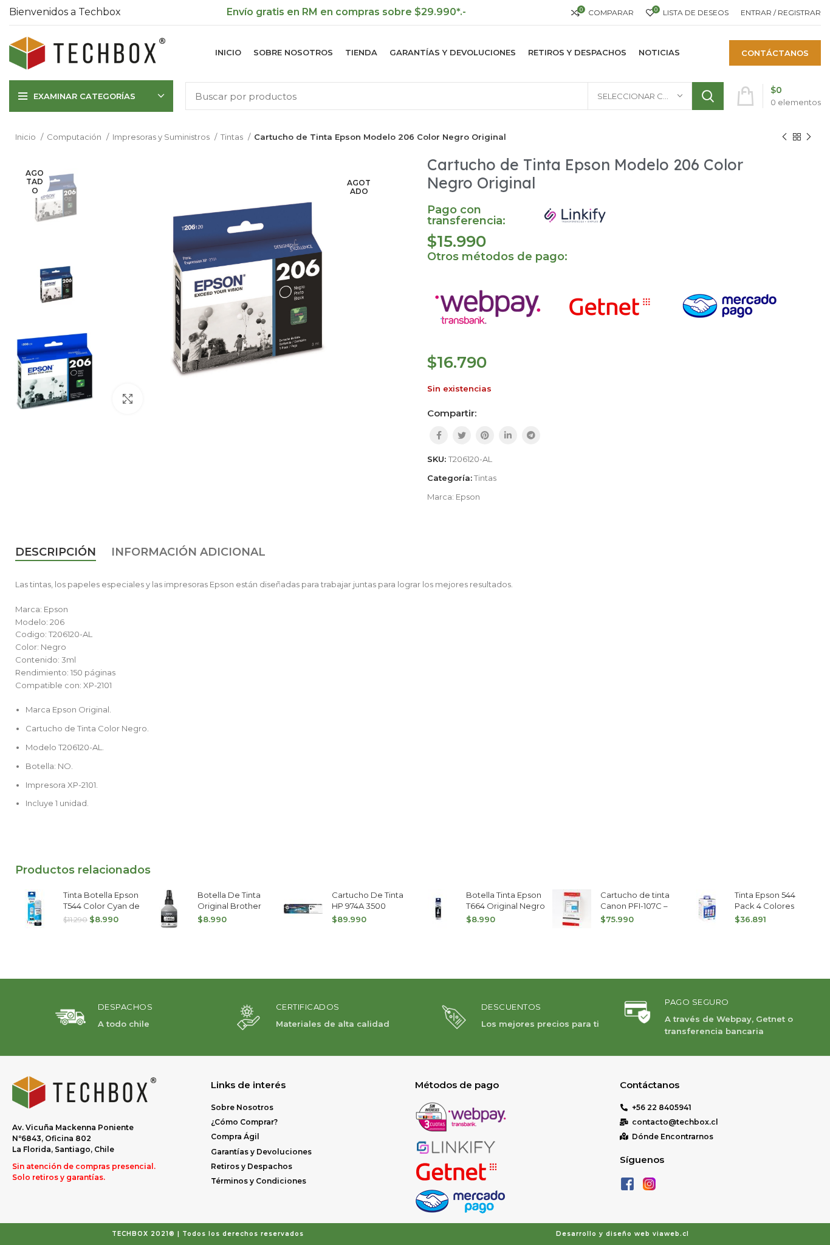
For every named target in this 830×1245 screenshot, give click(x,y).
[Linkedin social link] (508, 435)
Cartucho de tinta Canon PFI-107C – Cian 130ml (635, 906)
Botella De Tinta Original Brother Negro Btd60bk (229, 906)
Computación (75, 137)
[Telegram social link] (531, 435)
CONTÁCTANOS (775, 53)
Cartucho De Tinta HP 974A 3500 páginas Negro (367, 906)
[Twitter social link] (462, 435)
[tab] (55, 552)
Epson (468, 497)
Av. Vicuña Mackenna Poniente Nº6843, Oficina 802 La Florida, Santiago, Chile (73, 1138)
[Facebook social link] (439, 435)
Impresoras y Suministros (161, 137)
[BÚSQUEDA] (708, 96)
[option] (54, 198)
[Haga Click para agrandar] (127, 399)
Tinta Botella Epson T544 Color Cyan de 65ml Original (101, 906)
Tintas (233, 137)
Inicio (26, 137)
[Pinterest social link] (485, 435)
